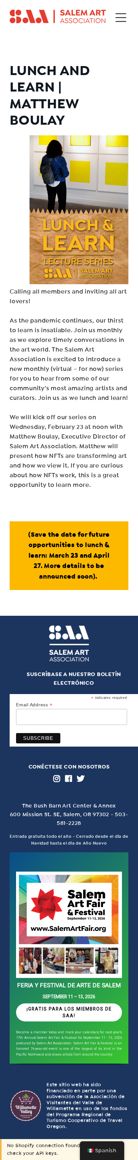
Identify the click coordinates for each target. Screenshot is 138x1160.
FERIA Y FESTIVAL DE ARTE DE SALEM (69, 985)
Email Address (34, 705)
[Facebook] (68, 778)
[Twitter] (81, 778)
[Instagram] (56, 778)
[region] (69, 960)
